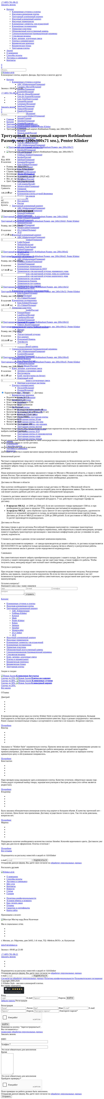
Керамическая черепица (23, 43)
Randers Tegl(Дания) (26, 247)
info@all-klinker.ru (9, 945)
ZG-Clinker (17, 632)
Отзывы (10, 905)
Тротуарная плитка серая (28, 436)
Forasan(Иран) (23, 312)
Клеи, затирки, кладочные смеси (27, 38)
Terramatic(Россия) (25, 179)
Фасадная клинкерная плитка (25, 14)
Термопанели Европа (27, 281)
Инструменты (23, 373)
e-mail (3, 860)
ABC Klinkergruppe (21, 611)
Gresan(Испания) (25, 101)
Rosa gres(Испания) (26, 113)
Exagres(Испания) (25, 91)
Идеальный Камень (26, 339)
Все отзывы (6, 851)
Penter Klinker (18, 620)
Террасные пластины (21, 29)
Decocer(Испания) (25, 388)
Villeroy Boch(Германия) (28, 324)
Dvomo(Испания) (25, 390)
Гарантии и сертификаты (18, 908)
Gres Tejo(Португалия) (27, 99)
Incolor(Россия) (24, 157)
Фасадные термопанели (23, 21)
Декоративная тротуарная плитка (32, 417)
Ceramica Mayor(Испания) (29, 87)
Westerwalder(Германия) (28, 186)
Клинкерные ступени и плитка (26, 12)
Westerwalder (18, 630)
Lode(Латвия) (23, 242)
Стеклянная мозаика (21, 36)
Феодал (20, 329)
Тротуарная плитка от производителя (34, 434)
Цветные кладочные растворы (31, 383)
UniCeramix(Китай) (26, 184)
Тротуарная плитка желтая (29, 426)
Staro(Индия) (23, 392)
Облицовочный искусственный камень (30, 31)
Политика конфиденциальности (21, 898)
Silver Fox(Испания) (26, 172)
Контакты (11, 60)
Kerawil (15, 615)
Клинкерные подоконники (24, 26)
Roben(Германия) (25, 249)
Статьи (9, 891)
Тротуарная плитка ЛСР (28, 431)
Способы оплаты (14, 55)
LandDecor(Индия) (26, 315)
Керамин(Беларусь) (26, 191)
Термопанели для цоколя (28, 278)
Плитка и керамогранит (23, 41)
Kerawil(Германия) (25, 213)
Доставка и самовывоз (16, 58)
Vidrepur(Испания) (25, 363)
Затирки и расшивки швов (29, 371)
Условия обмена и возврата (19, 900)
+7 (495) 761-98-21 (9, 2)
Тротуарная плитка (21, 48)
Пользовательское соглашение (88, 978)
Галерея (10, 893)
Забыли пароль (8, 1000)
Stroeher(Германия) (26, 121)
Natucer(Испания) (25, 108)
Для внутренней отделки (28, 334)
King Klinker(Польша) (27, 164)
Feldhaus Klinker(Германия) (29, 155)
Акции (9, 50)
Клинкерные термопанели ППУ (32, 269)
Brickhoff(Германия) (26, 150)
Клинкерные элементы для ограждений (30, 24)
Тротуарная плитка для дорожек (32, 424)
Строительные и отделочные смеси (33, 380)
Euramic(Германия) (26, 89)
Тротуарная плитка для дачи (30, 422)
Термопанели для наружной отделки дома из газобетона (43, 274)
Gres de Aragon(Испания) (28, 96)
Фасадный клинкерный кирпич (26, 19)
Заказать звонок (8, 5)
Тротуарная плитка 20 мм (29, 419)
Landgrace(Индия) (25, 317)
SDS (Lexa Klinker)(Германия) (31, 116)
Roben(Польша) (24, 295)
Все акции (6, 688)
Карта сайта (11, 910)
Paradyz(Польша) (25, 111)
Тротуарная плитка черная (29, 439)
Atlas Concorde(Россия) (27, 310)
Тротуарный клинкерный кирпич (27, 16)
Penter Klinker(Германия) (28, 218)
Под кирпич (23, 201)
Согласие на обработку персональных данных (22, 978)
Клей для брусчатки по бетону (31, 375)
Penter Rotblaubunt (26, 174)
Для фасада (22, 341)
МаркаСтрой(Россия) (27, 133)
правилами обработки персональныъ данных (22, 1032)
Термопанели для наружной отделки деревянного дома (42, 271)
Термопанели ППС (26, 288)
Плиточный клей (25, 378)
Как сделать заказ (14, 903)
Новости (10, 889)
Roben (15, 623)
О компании (12, 53)
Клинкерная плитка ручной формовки (35, 193)
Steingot (15, 625)
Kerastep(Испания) (25, 162)
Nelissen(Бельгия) (25, 244)
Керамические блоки (21, 45)
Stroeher (15, 628)
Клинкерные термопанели (29, 266)
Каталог (10, 9)
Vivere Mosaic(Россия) (27, 366)
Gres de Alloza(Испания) (28, 94)
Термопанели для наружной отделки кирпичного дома (42, 276)
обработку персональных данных (66, 863)
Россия (20, 203)
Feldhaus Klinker (19, 613)
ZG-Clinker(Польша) (26, 230)
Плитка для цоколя (26, 196)
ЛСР (19, 232)
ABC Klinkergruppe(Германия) (31, 84)
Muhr (14, 618)
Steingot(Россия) (24, 223)
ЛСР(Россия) (23, 254)
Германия (21, 189)
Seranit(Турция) (24, 118)
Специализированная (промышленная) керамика (34, 33)
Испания (21, 130)
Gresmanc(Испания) (26, 104)
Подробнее (6, 725)
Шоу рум (10, 884)
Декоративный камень (27, 346)
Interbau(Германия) (26, 106)
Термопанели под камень (29, 283)
